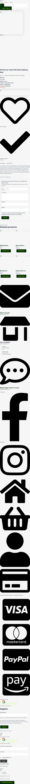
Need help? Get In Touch (9, 388)
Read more (21, 251)
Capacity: (5, 86)
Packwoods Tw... (21, 271)
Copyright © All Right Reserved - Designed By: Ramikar (11, 595)
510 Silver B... (4, 271)
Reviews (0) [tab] (9, 163)
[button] (7, 2)
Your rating (3, 189)
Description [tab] (2, 163)
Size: (2, 80)
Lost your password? (4, 763)
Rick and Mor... (20, 245)
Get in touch (5, 313)
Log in (3, 761)
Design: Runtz (3, 81)
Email (3, 207)
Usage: (5, 84)
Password (2, 751)
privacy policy (18, 723)
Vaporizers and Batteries (20, 75)
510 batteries (11, 75)
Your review (4, 192)
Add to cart (6, 251)
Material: (7, 83)
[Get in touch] (15, 311)
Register (4, 727)
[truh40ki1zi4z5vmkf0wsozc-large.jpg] (11, 22)
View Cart (5, 773)
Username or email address (6, 746)
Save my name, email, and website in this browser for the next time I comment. (13, 213)
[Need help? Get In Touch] (15, 386)
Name (3, 202)
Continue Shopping (7, 782)
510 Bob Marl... (4, 245)
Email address (3, 712)
